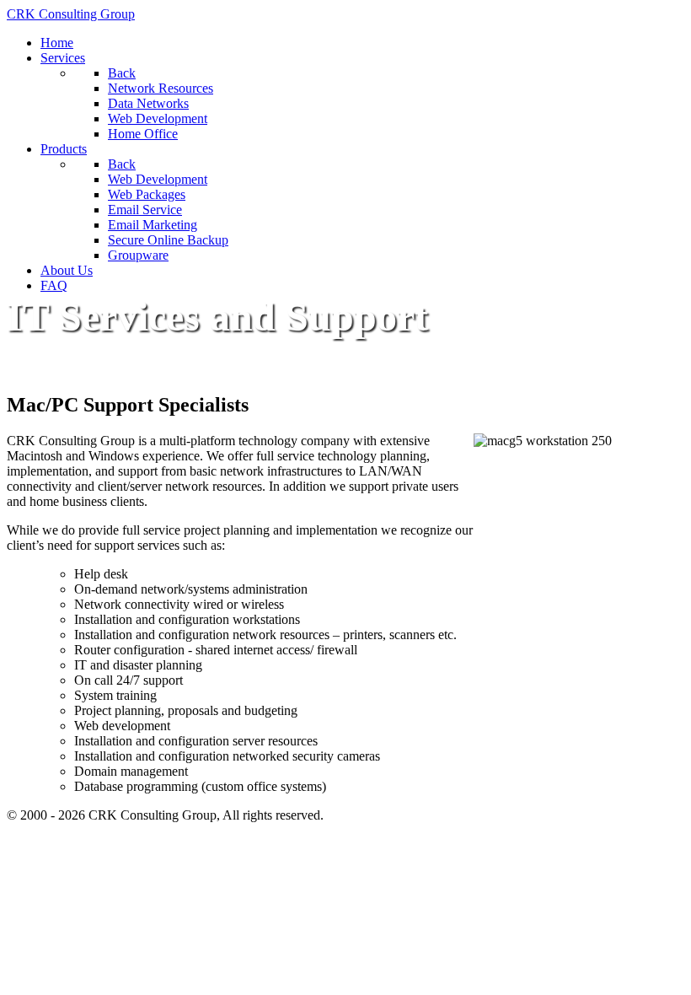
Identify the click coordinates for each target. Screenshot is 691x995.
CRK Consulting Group (71, 14)
